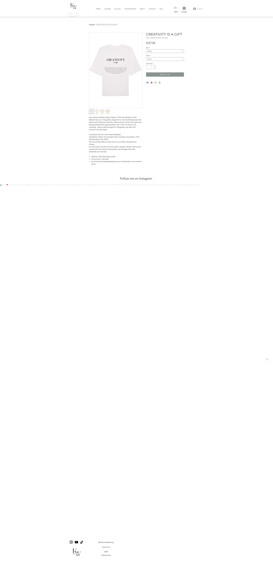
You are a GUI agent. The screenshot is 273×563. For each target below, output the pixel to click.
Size (148, 48)
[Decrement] (147, 67)
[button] (184, 8)
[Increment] (154, 67)
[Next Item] (267, 359)
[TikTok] (82, 542)
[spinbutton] (151, 67)
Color (148, 55)
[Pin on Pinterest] (151, 82)
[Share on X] (159, 82)
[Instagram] (71, 542)
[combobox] (165, 51)
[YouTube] (76, 542)
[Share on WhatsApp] (155, 82)
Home (91, 25)
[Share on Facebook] (147, 82)
